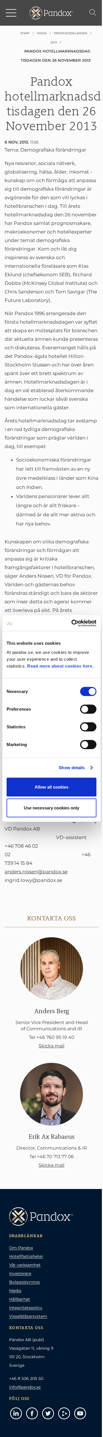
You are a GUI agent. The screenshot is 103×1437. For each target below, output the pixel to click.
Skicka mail (51, 1046)
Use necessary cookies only (51, 807)
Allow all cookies (51, 786)
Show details (72, 767)
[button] (11, 13)
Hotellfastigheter (26, 1256)
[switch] (88, 709)
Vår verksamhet (25, 1264)
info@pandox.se (25, 1387)
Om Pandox (21, 1247)
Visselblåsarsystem (28, 1316)
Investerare (20, 1273)
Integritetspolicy (25, 1307)
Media (15, 1290)
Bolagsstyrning (24, 1282)
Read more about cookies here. (60, 665)
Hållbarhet (19, 1299)
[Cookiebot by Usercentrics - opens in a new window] (72, 623)
